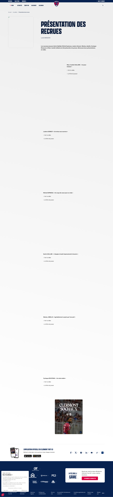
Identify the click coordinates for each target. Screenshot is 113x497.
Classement (33, 5)
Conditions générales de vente (79, 493)
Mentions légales (32, 493)
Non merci (6, 490)
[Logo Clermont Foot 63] (56, 4)
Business (24, 1)
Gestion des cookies (90, 493)
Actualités (19, 5)
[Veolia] (44, 475)
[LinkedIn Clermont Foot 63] (87, 452)
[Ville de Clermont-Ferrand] (45, 481)
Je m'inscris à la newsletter (90, 478)
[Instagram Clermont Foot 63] (81, 452)
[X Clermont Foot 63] (76, 452)
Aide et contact (101, 1)
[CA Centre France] (36, 469)
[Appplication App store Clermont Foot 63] (28, 456)
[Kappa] (54, 481)
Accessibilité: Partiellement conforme (63, 493)
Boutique (10, 1)
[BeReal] (103, 452)
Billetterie (17, 1)
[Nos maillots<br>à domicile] (69, 416)
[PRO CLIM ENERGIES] (54, 475)
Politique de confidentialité (42, 493)
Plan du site (53, 493)
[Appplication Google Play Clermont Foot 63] (37, 456)
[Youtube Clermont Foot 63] (92, 452)
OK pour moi (24, 490)
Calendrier (41, 5)
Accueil (9, 12)
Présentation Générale (23, 493)
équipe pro (26, 5)
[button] (2, 494)
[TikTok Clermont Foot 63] (97, 452)
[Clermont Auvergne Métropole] (35, 481)
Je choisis (15, 490)
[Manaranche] (33, 475)
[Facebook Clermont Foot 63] (71, 452)
